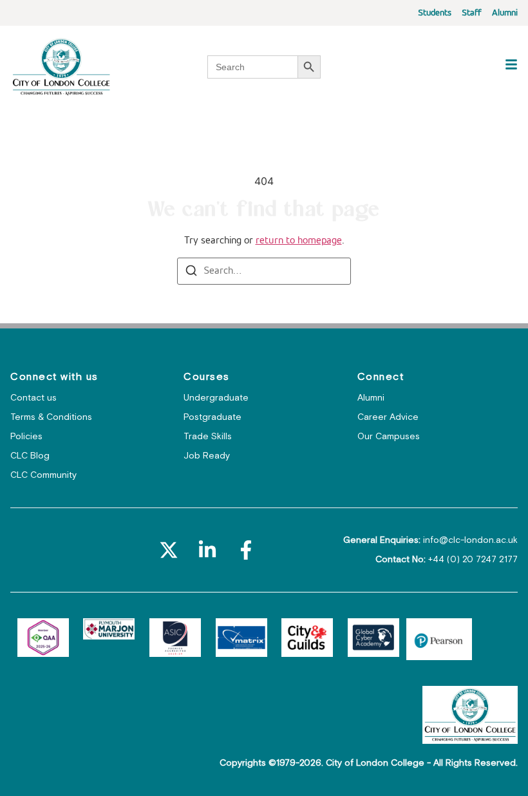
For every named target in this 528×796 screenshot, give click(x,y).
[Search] (191, 273)
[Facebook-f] (246, 550)
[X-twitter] (168, 550)
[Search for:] (264, 271)
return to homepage (299, 240)
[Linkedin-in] (207, 550)
